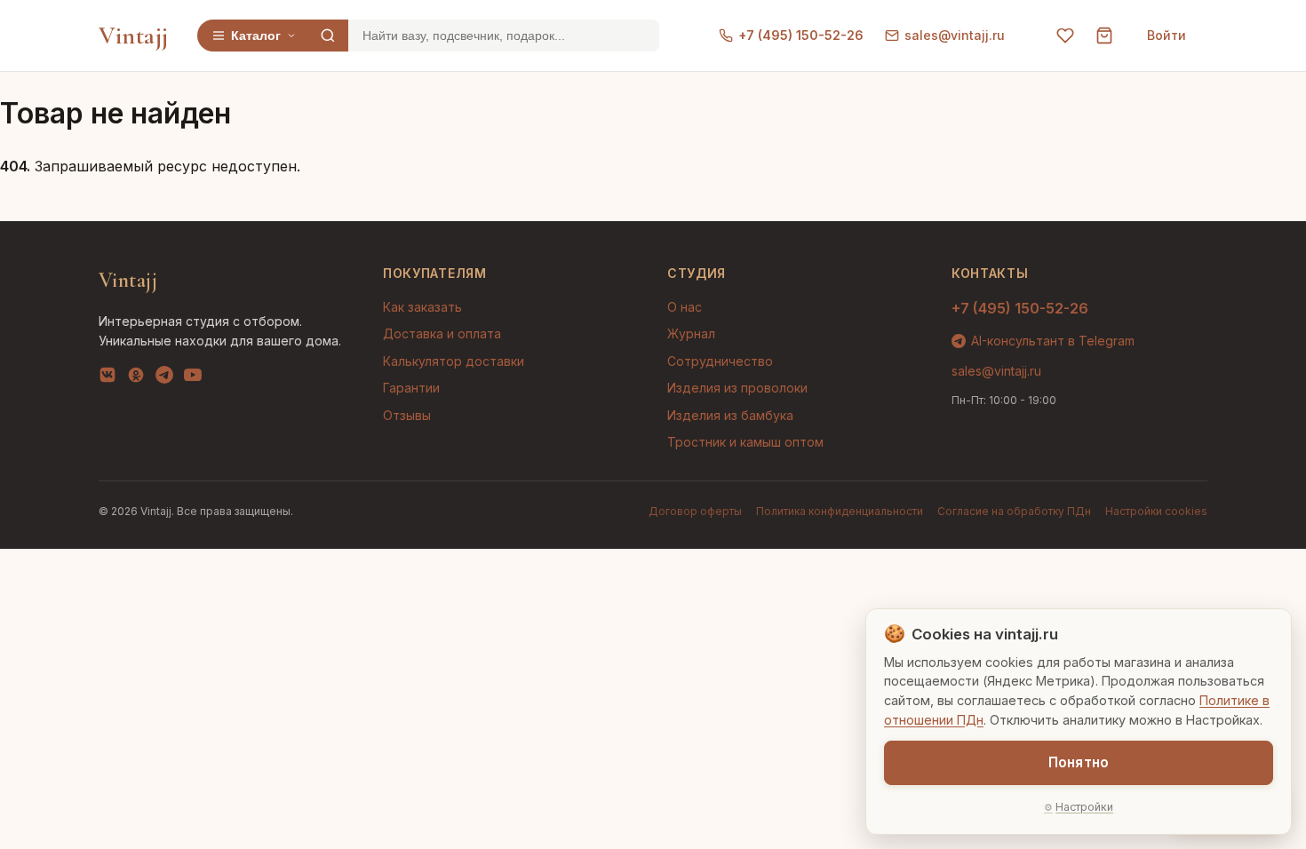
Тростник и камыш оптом (745, 441)
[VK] (107, 378)
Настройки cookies (1156, 511)
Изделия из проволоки (737, 387)
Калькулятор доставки (453, 361)
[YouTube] (193, 378)
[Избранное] (1065, 35)
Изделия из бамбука (730, 415)
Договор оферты (695, 511)
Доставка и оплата (442, 333)
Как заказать (422, 306)
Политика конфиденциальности (839, 511)
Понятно (1078, 762)
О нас (684, 306)
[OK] (136, 378)
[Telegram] (164, 378)
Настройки (1084, 806)
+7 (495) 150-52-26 (801, 35)
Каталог (256, 35)
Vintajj (134, 35)
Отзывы (407, 415)
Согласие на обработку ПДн (1014, 511)
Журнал (691, 333)
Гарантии (411, 387)
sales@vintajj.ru (954, 35)
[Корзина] (1104, 35)
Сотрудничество (720, 361)
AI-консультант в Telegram (1053, 340)
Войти (1166, 35)
